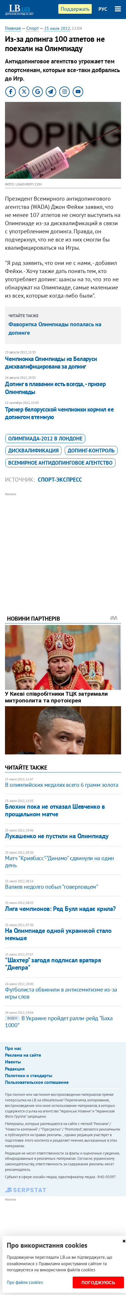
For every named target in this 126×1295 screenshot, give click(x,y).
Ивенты (13, 1062)
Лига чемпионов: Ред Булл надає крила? (60, 909)
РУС (102, 9)
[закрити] (123, 1241)
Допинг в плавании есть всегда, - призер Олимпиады (55, 387)
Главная (13, 28)
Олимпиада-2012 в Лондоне (45, 438)
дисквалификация (33, 450)
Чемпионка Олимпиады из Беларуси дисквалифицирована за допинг (51, 362)
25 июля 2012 (57, 28)
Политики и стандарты (28, 1075)
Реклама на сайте (23, 1055)
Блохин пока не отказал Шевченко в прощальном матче (55, 810)
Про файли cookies (25, 1282)
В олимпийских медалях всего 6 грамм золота (61, 785)
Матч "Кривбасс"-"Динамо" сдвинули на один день (59, 861)
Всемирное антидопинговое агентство (60, 462)
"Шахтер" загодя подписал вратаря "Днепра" (53, 963)
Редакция (15, 1069)
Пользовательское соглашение (37, 1082)
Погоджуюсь (98, 1282)
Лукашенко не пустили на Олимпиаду (56, 836)
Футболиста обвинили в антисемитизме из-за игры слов (61, 993)
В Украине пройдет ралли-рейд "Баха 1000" (59, 1021)
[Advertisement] (63, 546)
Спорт (32, 28)
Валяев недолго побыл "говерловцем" (51, 886)
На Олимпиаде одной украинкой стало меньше (58, 934)
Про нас (13, 1048)
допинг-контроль (91, 450)
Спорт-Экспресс (60, 479)
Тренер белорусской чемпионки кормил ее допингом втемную (59, 413)
